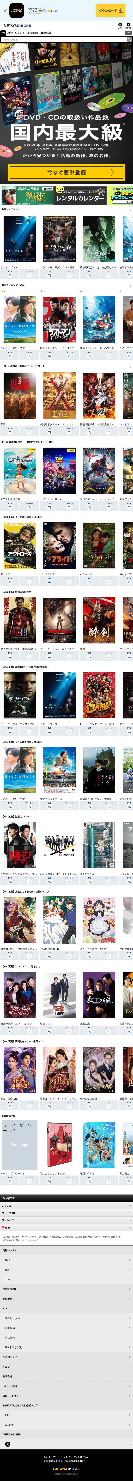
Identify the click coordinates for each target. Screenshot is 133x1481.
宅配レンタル (12, 1318)
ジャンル (7, 1205)
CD (11, 33)
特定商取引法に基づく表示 (112, 1237)
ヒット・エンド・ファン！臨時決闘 (99, 724)
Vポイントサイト (12, 1396)
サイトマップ (33, 1240)
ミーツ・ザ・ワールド (12, 1173)
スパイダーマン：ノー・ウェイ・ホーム (102, 499)
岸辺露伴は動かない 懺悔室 (96, 798)
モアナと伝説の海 (10, 499)
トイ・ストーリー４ (51, 499)
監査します (46, 1023)
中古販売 (10, 1337)
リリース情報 (9, 1213)
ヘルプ (6, 1366)
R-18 (7, 1227)
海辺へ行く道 (87, 1173)
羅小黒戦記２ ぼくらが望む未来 (98, 267)
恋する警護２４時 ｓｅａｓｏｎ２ (59, 873)
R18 (128, 33)
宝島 (2, 424)
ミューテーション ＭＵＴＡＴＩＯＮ (61, 649)
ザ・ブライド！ (48, 574)
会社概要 (6, 1237)
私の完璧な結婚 (88, 1098)
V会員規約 (15, 1237)
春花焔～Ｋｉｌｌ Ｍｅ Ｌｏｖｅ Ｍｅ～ (64, 1098)
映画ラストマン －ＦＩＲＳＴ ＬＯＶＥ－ (64, 348)
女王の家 (85, 1023)
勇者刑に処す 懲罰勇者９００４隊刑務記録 (24, 948)
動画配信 (47, 33)
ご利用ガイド (10, 1357)
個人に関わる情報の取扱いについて (88, 1237)
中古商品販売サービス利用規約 (61, 1237)
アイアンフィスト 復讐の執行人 (18, 649)
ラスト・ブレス (9, 267)
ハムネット (86, 574)
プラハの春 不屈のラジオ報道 (57, 267)
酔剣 (82, 649)
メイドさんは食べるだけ (93, 948)
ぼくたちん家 (87, 873)
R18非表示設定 (13, 1347)
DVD (3, 33)
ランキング (8, 1220)
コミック (21, 33)
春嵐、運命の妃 (9, 1098)
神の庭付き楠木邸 (50, 948)
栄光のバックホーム (51, 798)
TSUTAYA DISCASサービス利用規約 (34, 1237)
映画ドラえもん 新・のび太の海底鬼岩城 (103, 348)
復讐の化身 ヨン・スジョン (16, 1023)
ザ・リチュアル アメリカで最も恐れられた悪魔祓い (29, 724)
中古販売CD (34, 33)
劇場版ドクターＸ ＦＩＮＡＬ (57, 424)
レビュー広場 (10, 1386)
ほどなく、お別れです (12, 348)
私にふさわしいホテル (52, 1173)
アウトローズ (7, 574)
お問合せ (7, 1376)
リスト (120, 28)
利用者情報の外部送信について (14, 1240)
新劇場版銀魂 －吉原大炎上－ (97, 424)
